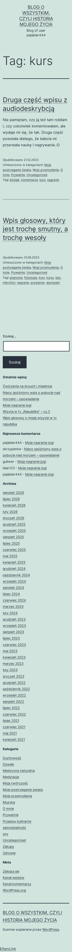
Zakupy (8, 846)
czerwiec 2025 (14, 550)
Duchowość (12, 758)
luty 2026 (10, 512)
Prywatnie (18, 175)
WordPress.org (14, 890)
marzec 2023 (13, 664)
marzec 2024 (13, 606)
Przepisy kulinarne (17, 821)
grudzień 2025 (14, 524)
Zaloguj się (11, 871)
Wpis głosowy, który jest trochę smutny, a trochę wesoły (35, 229)
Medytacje (11, 777)
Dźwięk (8, 764)
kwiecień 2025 (14, 562)
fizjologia (30, 277)
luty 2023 (10, 670)
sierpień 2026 (13, 493)
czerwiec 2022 (14, 714)
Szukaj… (9, 336)
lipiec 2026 (11, 499)
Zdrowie (9, 853)
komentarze (29, 180)
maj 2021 (10, 733)
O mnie (8, 809)
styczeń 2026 (13, 518)
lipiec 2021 (11, 721)
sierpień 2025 (13, 537)
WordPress (50, 929)
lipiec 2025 (11, 543)
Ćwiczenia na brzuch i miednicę (27, 386)
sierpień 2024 (13, 588)
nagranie (53, 180)
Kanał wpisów (13, 878)
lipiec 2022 (11, 708)
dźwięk (15, 180)
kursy (50, 277)
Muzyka (9, 802)
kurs (42, 180)
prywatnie (37, 282)
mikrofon (9, 282)
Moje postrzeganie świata (23, 790)
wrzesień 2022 (14, 695)
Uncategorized (37, 175)
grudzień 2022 (14, 683)
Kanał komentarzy (17, 884)
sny (5, 834)
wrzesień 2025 (14, 531)
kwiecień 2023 (14, 657)
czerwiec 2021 (14, 727)
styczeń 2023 (13, 676)
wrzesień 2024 (14, 581)
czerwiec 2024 (14, 600)
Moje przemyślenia (46, 170)
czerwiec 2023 (14, 645)
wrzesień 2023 (14, 626)
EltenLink (8, 949)
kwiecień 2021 (14, 739)
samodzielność (14, 828)
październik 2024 (16, 575)
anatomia (16, 277)
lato (58, 277)
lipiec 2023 (11, 638)
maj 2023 (10, 651)
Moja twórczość (15, 783)
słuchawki (53, 282)
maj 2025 (10, 556)
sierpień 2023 (13, 632)
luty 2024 (10, 613)
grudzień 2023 (14, 619)
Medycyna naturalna (19, 771)
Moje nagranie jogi (17, 405)
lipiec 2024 (11, 594)
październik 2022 (16, 689)
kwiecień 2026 (14, 505)
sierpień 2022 (13, 701)
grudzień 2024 (14, 569)
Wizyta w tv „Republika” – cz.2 (26, 412)
